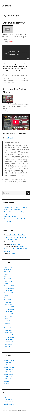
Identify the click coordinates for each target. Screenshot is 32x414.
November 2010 (9, 337)
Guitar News (24, 75)
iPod (17, 181)
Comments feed (9, 402)
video (21, 80)
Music (5, 78)
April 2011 (7, 325)
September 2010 (9, 342)
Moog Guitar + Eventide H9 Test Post (16, 207)
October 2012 (8, 290)
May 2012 (7, 297)
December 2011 (9, 307)
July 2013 (7, 272)
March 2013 (8, 281)
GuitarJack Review (13, 22)
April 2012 (7, 300)
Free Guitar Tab (15, 253)
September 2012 (9, 293)
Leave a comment (9, 82)
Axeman (7, 75)
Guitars (6, 381)
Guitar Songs (8, 374)
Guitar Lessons (9, 360)
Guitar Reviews (9, 367)
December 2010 (9, 335)
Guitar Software (6, 77)
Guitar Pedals (8, 365)
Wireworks (26, 80)
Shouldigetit (21, 78)
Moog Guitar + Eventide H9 (13, 209)
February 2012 (8, 302)
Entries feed (8, 399)
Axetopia (6, 6)
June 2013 (7, 274)
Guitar (21, 77)
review (16, 78)
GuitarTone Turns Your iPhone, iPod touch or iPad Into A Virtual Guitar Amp (15, 237)
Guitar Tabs (16, 242)
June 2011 (7, 321)
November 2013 (9, 269)
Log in (6, 397)
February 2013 (8, 283)
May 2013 (7, 276)
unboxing (16, 80)
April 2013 (7, 279)
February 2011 (8, 330)
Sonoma (4, 80)
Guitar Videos (14, 77)
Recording (11, 78)
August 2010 (8, 344)
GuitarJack (26, 77)
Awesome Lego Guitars (11, 216)
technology (11, 80)
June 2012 (7, 295)
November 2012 (9, 288)
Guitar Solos (8, 372)
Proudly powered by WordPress (17, 411)
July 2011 (7, 318)
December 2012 (9, 286)
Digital (10, 181)
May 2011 (7, 323)
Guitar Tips (8, 376)
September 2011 (9, 314)
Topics (6, 383)
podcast (4, 183)
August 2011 (8, 316)
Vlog (15, 183)
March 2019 (8, 267)
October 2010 (8, 339)
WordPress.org (9, 404)
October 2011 (8, 311)
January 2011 (8, 332)
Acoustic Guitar (15, 244)
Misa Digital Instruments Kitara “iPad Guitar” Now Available (16, 249)
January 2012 (8, 304)
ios (3, 78)
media (21, 181)
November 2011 (9, 309)
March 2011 (7, 328)
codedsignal (9, 138)
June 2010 (7, 346)
